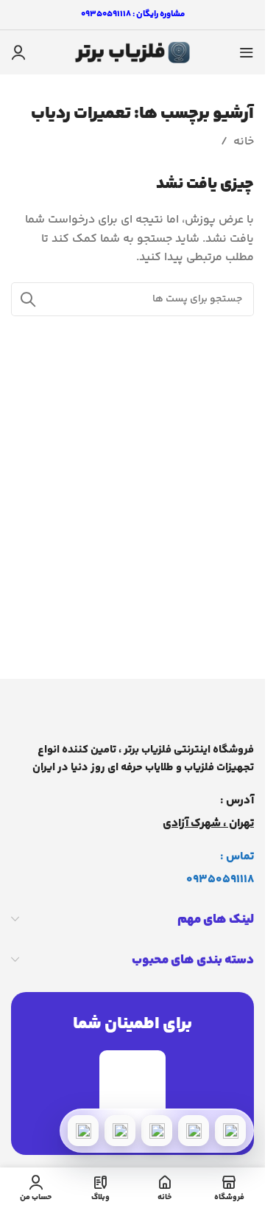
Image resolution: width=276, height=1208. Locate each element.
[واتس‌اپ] (193, 1130)
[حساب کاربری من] (18, 52)
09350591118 (220, 879)
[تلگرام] (156, 1130)
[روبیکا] (83, 1130)
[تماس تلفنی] (230, 1130)
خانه (243, 142)
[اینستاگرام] (120, 1130)
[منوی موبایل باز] (246, 52)
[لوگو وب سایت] (132, 52)
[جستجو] (28, 299)
